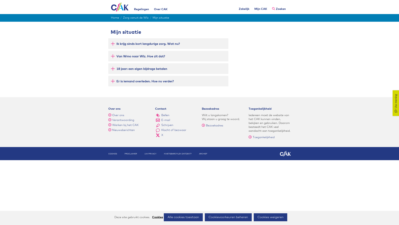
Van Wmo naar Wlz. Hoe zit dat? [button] (140, 56)
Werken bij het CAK (125, 125)
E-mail (165, 120)
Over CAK (161, 9)
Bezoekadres (214, 125)
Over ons (118, 115)
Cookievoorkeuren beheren (228, 217)
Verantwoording (123, 120)
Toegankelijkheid (264, 137)
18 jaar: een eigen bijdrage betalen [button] (141, 68)
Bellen (165, 115)
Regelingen (141, 9)
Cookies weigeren (270, 217)
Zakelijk (244, 9)
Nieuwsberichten (123, 130)
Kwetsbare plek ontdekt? (178, 154)
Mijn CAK (260, 9)
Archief (203, 154)
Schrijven (167, 125)
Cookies (157, 217)
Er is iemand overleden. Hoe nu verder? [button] (145, 81)
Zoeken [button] (281, 9)
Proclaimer (131, 154)
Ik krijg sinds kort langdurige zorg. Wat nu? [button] (148, 43)
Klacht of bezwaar (173, 130)
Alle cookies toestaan (183, 217)
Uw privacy (150, 154)
